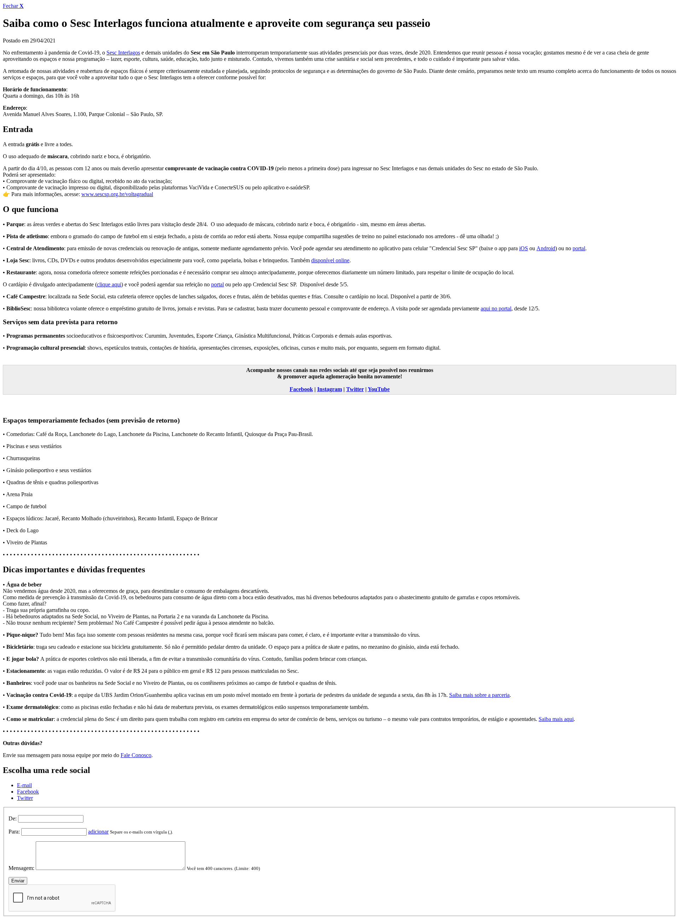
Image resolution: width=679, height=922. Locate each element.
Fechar (13, 6)
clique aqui (109, 284)
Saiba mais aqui (556, 719)
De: (12, 818)
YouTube (379, 389)
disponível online (330, 260)
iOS (523, 248)
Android (545, 248)
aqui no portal (496, 308)
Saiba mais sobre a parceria (479, 695)
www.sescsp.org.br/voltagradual (117, 194)
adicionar (98, 832)
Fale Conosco (136, 755)
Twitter (355, 389)
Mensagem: (21, 868)
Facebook (301, 389)
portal (579, 248)
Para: (14, 832)
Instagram (329, 389)
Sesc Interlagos (123, 53)
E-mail (24, 785)
